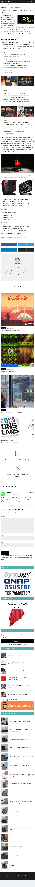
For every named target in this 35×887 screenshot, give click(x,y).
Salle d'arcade (18, 237)
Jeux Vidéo (3, 7)
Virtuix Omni (8, 92)
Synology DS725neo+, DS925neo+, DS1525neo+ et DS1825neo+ (20, 686)
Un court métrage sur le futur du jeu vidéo (11, 412)
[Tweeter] (26, 244)
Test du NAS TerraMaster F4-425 (18, 793)
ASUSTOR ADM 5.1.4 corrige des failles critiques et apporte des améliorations (20, 678)
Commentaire (4, 516)
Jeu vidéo (10, 237)
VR (24, 237)
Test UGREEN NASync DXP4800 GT (19, 739)
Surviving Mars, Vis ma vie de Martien (10, 330)
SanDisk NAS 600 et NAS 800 (15, 655)
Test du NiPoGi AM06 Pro (16, 847)
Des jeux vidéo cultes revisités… (9, 371)
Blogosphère (3, 440)
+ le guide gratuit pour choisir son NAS (17, 644)
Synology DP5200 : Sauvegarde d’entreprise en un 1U (20, 663)
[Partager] (9, 244)
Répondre (31, 492)
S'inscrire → (17, 641)
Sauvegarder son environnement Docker (17, 670)
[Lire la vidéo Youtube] (17, 163)
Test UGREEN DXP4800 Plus (17, 820)
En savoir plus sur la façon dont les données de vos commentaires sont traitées (16, 557)
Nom (2, 535)
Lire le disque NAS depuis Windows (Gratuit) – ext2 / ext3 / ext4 (17, 460)
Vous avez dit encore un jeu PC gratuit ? (11, 442)
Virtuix (18, 48)
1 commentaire (17, 7)
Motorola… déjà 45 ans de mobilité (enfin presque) (17, 474)
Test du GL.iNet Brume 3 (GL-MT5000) (17, 694)
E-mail (2, 542)
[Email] (26, 250)
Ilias (17, 267)
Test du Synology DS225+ (16, 811)
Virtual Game (7, 137)
